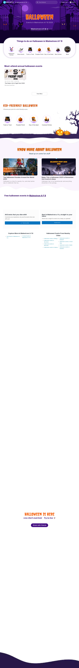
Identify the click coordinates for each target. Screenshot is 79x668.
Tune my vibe (25, 223)
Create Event (64, 2)
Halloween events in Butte (66, 245)
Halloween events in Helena (51, 247)
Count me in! (57, 222)
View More (39, 93)
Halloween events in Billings (51, 238)
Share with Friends (39, 525)
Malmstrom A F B (22, 2)
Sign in (73, 2)
